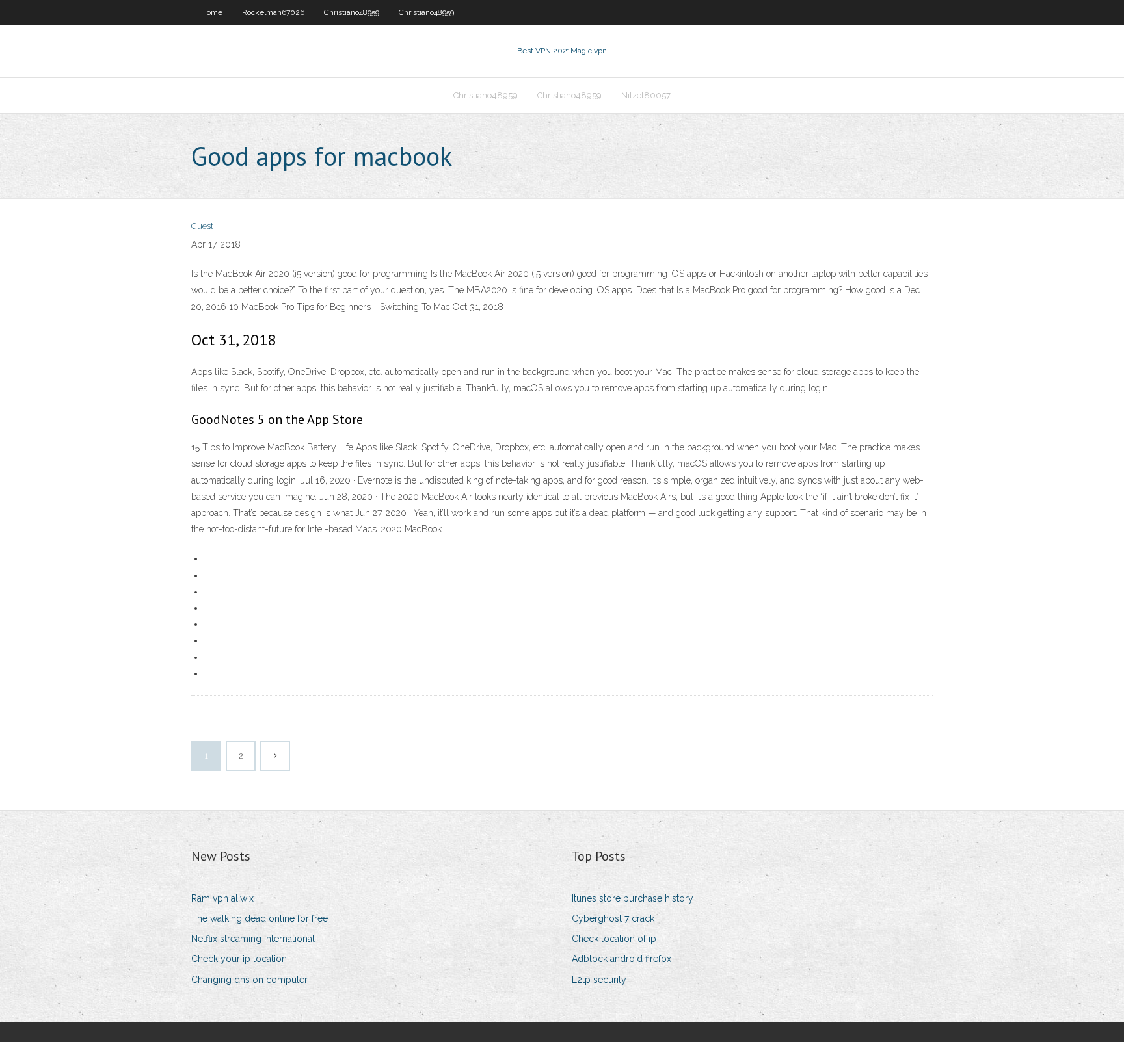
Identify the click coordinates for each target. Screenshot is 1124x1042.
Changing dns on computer (249, 979)
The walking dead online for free (259, 918)
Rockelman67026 (273, 12)
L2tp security (599, 979)
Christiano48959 (351, 12)
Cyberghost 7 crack (613, 918)
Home (211, 12)
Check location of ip (614, 938)
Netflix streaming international (253, 938)
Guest (202, 226)
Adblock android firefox (621, 959)
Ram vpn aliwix (222, 898)
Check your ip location (239, 959)
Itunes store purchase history (632, 898)
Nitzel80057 (646, 95)
